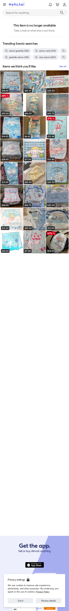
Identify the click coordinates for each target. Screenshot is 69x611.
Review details (48, 600)
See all (62, 66)
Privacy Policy (42, 591)
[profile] (64, 4)
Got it (20, 600)
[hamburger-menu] (4, 4)
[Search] (62, 12)
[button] (50, 4)
